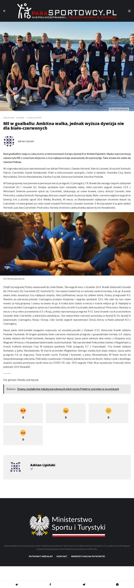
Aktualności (9, 117)
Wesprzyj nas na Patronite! (88, 556)
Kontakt (62, 556)
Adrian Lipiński (26, 141)
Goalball (20, 117)
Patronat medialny (41, 556)
